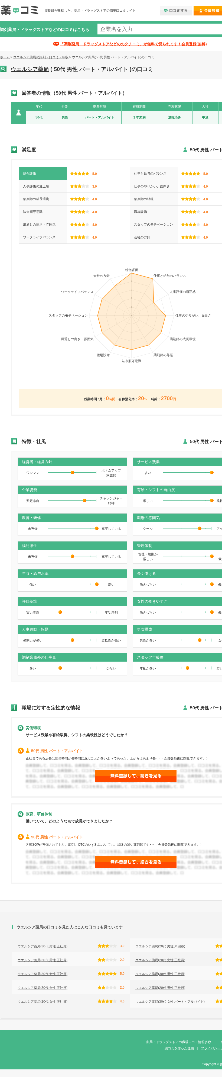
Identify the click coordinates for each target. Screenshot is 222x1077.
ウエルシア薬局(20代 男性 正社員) (160, 988)
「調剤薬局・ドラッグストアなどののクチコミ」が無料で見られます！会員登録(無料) (133, 44)
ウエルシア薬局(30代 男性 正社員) (42, 946)
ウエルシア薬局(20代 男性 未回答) (160, 946)
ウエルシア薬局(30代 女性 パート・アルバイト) (170, 1002)
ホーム (5, 57)
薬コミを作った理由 (179, 1048)
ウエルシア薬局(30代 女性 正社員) (42, 974)
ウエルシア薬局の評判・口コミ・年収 (40, 57)
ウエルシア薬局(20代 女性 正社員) (160, 960)
